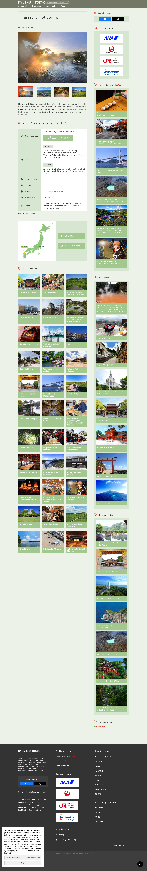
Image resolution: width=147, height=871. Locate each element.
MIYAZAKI (99, 785)
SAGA (97, 766)
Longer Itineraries (66, 756)
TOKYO (98, 794)
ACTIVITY (37, 27)
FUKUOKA (24, 27)
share (105, 19)
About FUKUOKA (61, 137)
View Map (69, 236)
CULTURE (99, 822)
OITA (97, 780)
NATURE (98, 812)
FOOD (97, 817)
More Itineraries (62, 765)
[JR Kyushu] (111, 57)
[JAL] (111, 46)
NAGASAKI (99, 771)
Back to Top (140, 864)
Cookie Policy (63, 829)
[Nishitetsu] (111, 69)
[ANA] (111, 41)
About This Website (66, 840)
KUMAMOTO (100, 776)
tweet (118, 19)
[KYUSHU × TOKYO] (43, 2)
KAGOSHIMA (100, 789)
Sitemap (60, 834)
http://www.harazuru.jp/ (54, 191)
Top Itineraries (62, 761)
